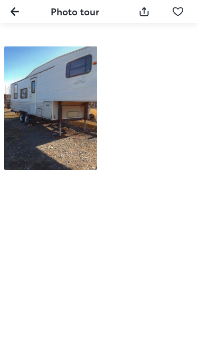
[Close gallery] (14, 11)
